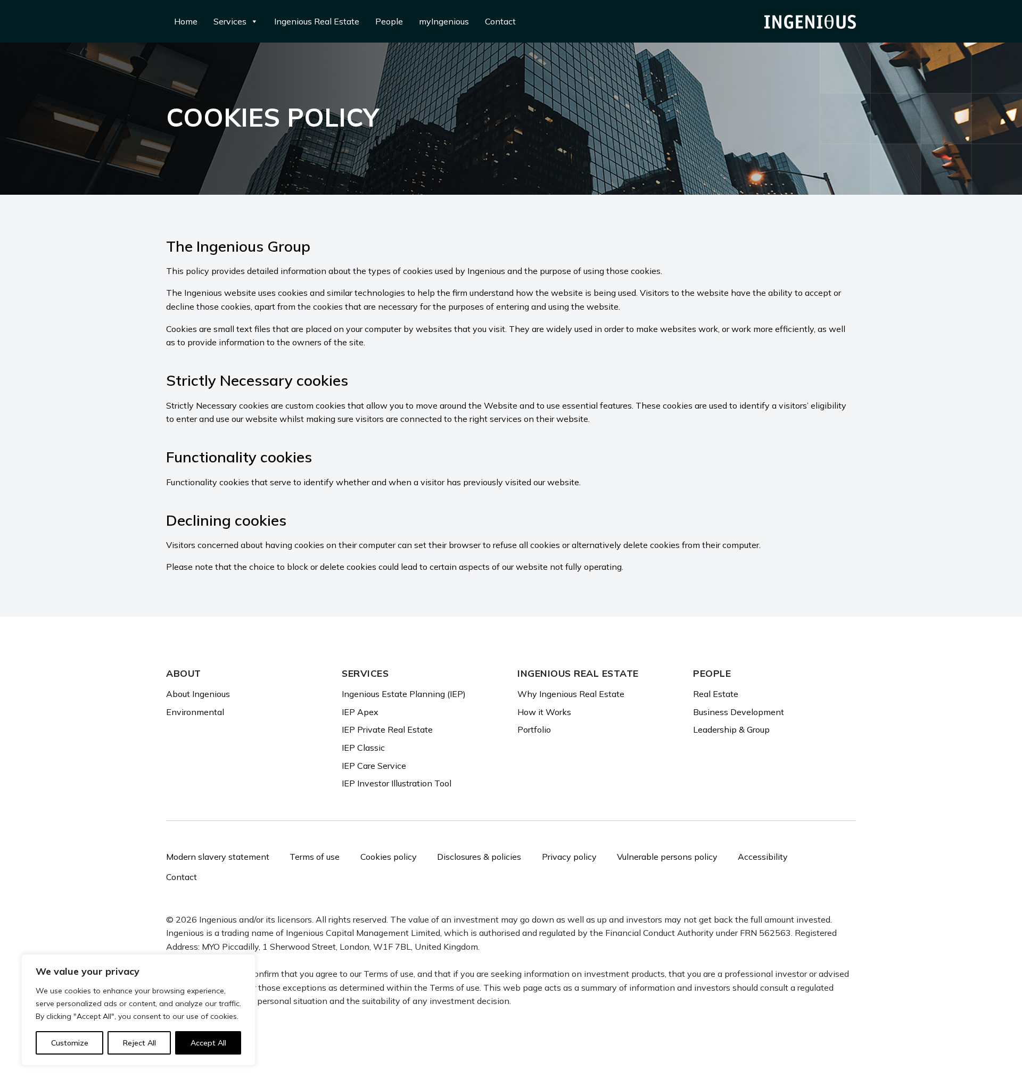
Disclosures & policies (479, 856)
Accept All (208, 1043)
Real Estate (715, 693)
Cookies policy (388, 856)
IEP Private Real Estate (387, 729)
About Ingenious (198, 693)
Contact (500, 21)
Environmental (195, 712)
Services (229, 21)
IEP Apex (360, 712)
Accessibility (763, 856)
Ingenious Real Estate (316, 21)
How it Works (544, 712)
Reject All (139, 1043)
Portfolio (534, 729)
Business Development (738, 712)
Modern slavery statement (217, 856)
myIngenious (444, 21)
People (389, 21)
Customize (69, 1043)
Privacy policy (569, 856)
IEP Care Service (374, 765)
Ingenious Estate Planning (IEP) (404, 693)
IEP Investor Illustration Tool (396, 783)
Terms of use (315, 856)
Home (185, 21)
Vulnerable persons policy (667, 856)
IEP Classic (363, 747)
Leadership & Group (731, 729)
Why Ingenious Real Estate (570, 693)
